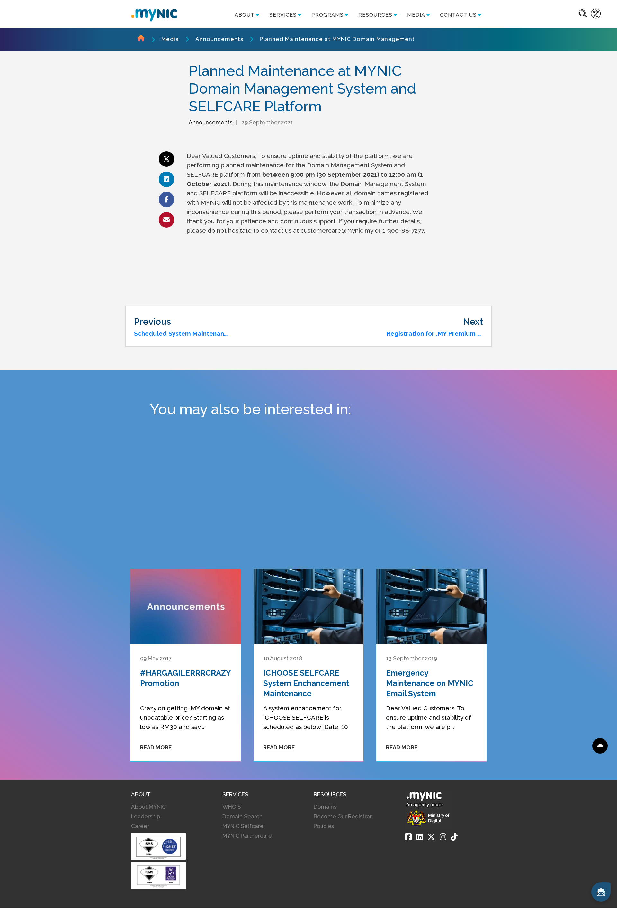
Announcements (219, 39)
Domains (325, 806)
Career (140, 826)
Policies (324, 826)
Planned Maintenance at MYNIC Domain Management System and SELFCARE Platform (384, 39)
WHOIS (231, 806)
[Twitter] (431, 837)
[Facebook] (408, 837)
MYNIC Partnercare (247, 835)
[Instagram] (443, 837)
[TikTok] (454, 837)
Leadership (145, 816)
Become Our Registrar (343, 816)
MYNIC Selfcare (243, 826)
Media (170, 39)
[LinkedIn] (419, 837)
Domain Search (242, 816)
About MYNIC (148, 806)
